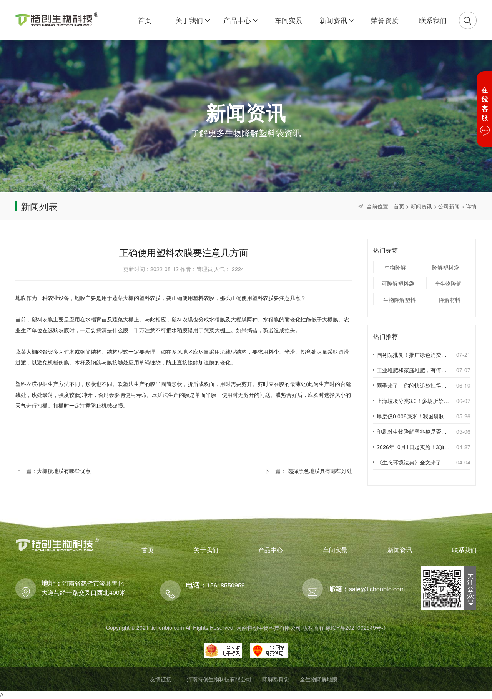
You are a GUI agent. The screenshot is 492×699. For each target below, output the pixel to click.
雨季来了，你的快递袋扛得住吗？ (413, 385)
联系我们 (464, 549)
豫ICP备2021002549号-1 (356, 627)
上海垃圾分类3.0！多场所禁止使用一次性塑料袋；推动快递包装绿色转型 (413, 400)
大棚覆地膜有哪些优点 (64, 470)
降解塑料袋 (445, 267)
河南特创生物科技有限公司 (219, 679)
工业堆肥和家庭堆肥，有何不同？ (413, 370)
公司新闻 (449, 206)
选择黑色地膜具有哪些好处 (320, 470)
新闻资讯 (421, 206)
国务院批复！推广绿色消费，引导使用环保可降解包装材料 (413, 354)
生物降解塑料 (399, 299)
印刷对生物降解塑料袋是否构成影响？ (413, 431)
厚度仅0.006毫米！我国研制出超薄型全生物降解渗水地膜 (413, 416)
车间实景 (335, 549)
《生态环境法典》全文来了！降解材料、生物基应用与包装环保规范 (413, 462)
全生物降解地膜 (318, 679)
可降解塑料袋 (398, 283)
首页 (399, 206)
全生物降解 (448, 283)
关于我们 (206, 549)
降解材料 (449, 299)
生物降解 (395, 267)
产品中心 (270, 549)
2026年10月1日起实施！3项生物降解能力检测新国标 (413, 447)
